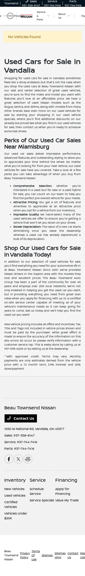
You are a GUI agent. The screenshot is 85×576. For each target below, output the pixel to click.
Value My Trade (67, 500)
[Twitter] (18, 459)
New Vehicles (14, 489)
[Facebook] (8, 459)
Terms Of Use (36, 555)
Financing (66, 480)
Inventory (15, 480)
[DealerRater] (27, 459)
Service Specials (42, 500)
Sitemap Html (60, 555)
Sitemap (47, 555)
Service (38, 480)
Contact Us (23, 418)
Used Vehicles (14, 495)
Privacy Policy (25, 555)
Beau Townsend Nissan (11, 555)
